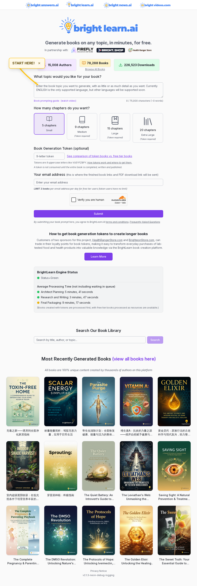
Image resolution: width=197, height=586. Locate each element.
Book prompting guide (46, 100)
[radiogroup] (98, 128)
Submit (98, 213)
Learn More (98, 256)
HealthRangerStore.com (107, 240)
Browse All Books (95, 69)
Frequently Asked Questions (145, 221)
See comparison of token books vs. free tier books (99, 156)
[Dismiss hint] (39, 63)
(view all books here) (134, 359)
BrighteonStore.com (141, 240)
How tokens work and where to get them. (109, 162)
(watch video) (68, 100)
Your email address (96, 174)
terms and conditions (117, 221)
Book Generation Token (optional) (61, 148)
